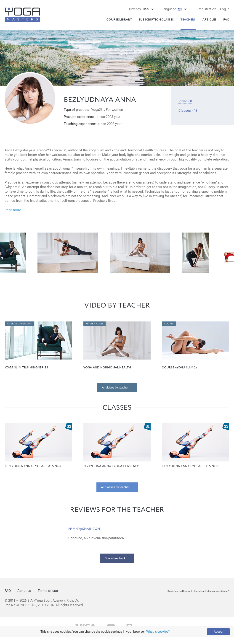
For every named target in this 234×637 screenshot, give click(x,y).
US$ (138, 9)
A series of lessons (19, 324)
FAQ (226, 19)
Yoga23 (97, 110)
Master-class (95, 324)
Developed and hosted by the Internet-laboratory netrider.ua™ (198, 591)
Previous (8, 253)
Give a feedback (115, 558)
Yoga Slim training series (26, 367)
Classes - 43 (187, 111)
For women (114, 110)
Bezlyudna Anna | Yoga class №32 (33, 466)
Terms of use (48, 591)
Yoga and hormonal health (107, 367)
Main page (29, 39)
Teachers (188, 19)
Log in (224, 9)
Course (169, 324)
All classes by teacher (115, 487)
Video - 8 (185, 101)
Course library (119, 19)
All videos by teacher (115, 387)
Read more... (14, 210)
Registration (207, 9)
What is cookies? (158, 631)
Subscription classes (156, 19)
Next (226, 253)
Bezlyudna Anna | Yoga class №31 (111, 466)
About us (24, 591)
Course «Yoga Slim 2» (179, 367)
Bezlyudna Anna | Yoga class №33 (190, 466)
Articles (209, 19)
